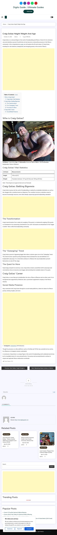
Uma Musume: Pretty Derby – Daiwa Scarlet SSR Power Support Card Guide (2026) (9, 440)
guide (21, 44)
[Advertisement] (28, 58)
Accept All (29, 528)
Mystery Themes (47, 531)
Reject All (19, 528)
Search (4, 464)
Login (54, 392)
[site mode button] (51, 17)
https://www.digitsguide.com (21, 420)
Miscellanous (6, 434)
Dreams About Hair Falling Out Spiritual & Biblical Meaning (18, 514)
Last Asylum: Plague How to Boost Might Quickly (47, 451)
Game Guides (25, 434)
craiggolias (13, 345)
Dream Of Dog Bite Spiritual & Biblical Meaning (15, 512)
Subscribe (29, 11)
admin (16, 36)
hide (16, 94)
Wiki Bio (28, 36)
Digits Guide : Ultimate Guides (28, 7)
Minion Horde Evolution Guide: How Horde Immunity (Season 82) (27, 439)
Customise (9, 528)
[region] (19, 524)
